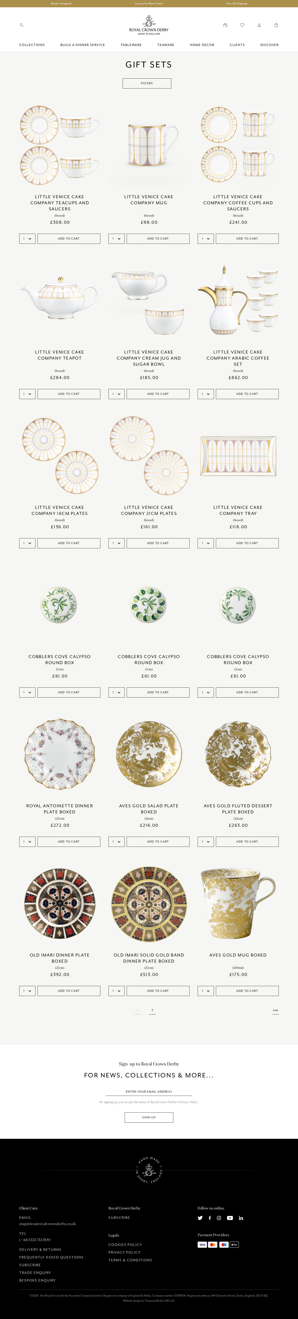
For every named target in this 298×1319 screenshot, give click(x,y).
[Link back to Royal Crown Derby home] (149, 25)
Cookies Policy (125, 1244)
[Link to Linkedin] (241, 1217)
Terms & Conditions (130, 1260)
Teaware (166, 45)
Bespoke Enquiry (37, 1280)
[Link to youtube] (230, 1217)
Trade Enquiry (35, 1272)
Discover (269, 45)
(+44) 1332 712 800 (34, 1239)
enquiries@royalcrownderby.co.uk (47, 1223)
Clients (237, 45)
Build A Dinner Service (82, 45)
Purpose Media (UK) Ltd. (160, 1300)
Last (275, 1010)
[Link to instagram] (219, 1217)
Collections (32, 45)
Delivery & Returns (40, 1249)
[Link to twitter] (200, 1217)
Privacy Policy (124, 1252)
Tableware (131, 45)
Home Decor (202, 45)
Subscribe (30, 1265)
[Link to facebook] (210, 1217)
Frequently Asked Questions (51, 1257)
